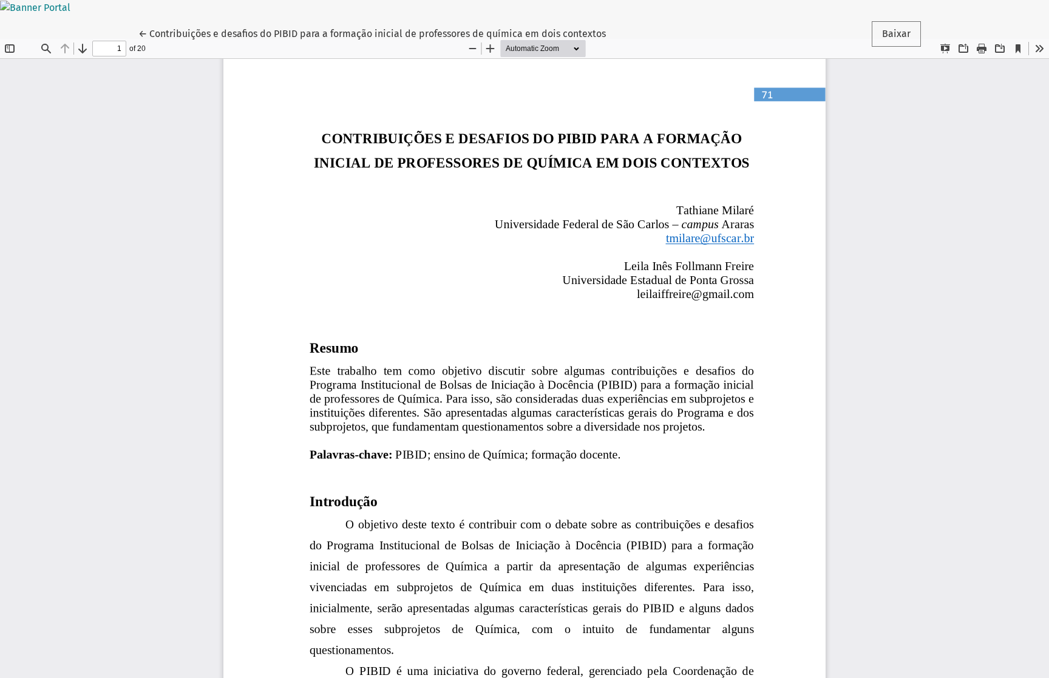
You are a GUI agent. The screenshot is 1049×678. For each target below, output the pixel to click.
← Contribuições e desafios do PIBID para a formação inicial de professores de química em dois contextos (372, 33)
